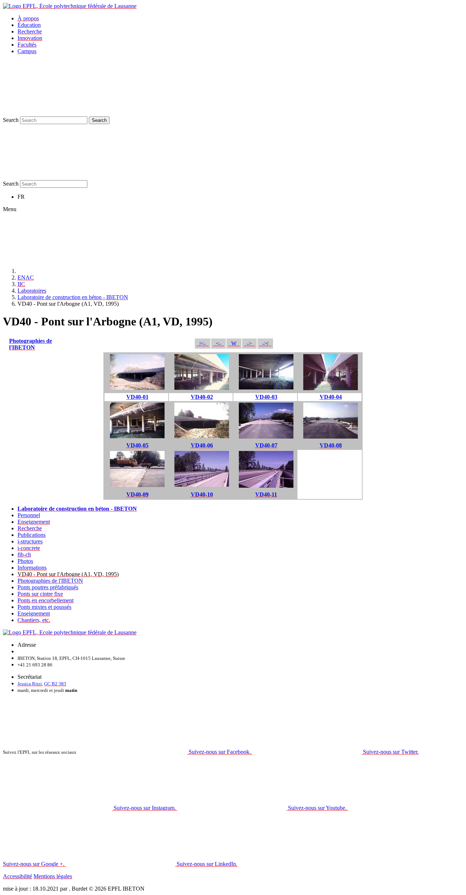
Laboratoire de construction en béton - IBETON (72, 297)
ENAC (25, 277)
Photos (25, 561)
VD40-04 (331, 397)
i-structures (30, 541)
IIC (21, 284)
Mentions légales (52, 876)
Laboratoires (31, 291)
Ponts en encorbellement (45, 600)
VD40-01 (137, 397)
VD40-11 (266, 494)
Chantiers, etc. (33, 620)
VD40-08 (331, 445)
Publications (31, 535)
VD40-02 (202, 397)
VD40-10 (202, 494)
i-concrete (28, 548)
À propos (28, 18)
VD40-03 (266, 397)
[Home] (72, 271)
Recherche (29, 31)
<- (218, 343)
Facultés (26, 44)
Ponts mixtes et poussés (44, 607)
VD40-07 (266, 445)
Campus (26, 51)
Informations (32, 568)
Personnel (28, 515)
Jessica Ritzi (29, 683)
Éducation (29, 25)
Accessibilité (17, 876)
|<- (203, 343)
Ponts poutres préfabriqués (47, 587)
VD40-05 (137, 445)
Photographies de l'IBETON (30, 344)
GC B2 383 (55, 683)
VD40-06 (202, 445)
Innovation (29, 38)
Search (11, 120)
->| (265, 343)
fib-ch (24, 554)
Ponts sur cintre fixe (40, 594)
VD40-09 (137, 494)
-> (249, 343)
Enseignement (33, 522)
